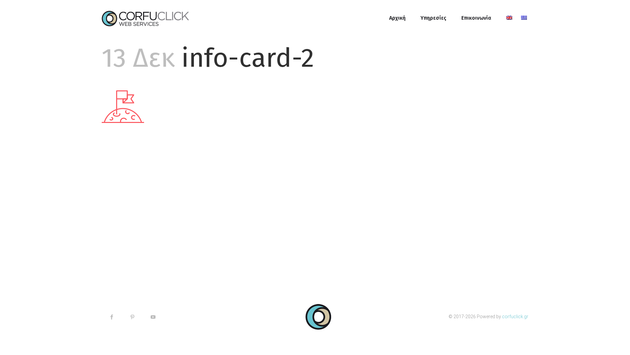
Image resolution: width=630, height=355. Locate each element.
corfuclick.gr (515, 316)
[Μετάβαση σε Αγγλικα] (506, 18)
